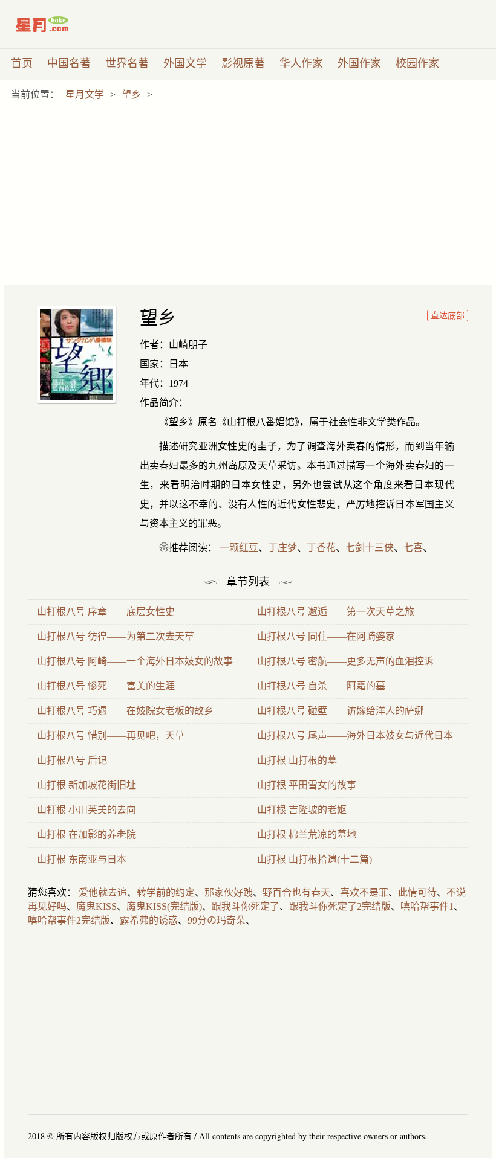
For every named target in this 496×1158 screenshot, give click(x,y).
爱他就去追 (103, 892)
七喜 (413, 547)
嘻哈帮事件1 (427, 906)
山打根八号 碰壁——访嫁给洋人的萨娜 (340, 711)
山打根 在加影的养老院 (86, 834)
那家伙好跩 (228, 892)
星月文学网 (67, 24)
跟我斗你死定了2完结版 (340, 906)
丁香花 (321, 547)
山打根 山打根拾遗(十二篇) (314, 859)
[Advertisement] (251, 193)
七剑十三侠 (369, 547)
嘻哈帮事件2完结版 (69, 920)
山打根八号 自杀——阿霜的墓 (321, 686)
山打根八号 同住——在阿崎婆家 (326, 636)
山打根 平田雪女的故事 (306, 785)
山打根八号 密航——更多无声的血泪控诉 (345, 661)
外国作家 (359, 63)
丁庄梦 (282, 547)
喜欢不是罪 (364, 892)
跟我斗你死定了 (245, 906)
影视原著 (243, 63)
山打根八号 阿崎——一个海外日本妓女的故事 (135, 661)
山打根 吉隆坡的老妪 (302, 810)
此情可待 (417, 892)
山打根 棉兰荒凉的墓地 (306, 834)
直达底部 (448, 315)
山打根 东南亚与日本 (81, 859)
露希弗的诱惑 (149, 920)
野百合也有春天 (296, 892)
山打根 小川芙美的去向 (86, 810)
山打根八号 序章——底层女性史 (106, 611)
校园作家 (417, 63)
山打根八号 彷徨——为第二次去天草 (115, 636)
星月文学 (84, 94)
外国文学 (185, 63)
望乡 (131, 94)
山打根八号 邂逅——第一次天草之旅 (335, 611)
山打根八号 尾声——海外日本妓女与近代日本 (355, 735)
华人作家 (301, 63)
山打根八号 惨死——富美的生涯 (106, 686)
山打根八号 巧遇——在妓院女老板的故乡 (125, 711)
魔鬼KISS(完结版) (164, 906)
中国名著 (69, 63)
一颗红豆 (239, 547)
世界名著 (127, 63)
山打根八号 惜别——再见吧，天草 (110, 735)
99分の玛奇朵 (217, 920)
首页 (22, 63)
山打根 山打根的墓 (297, 760)
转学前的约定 (166, 892)
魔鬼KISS (96, 906)
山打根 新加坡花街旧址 (86, 785)
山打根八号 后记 (72, 760)
